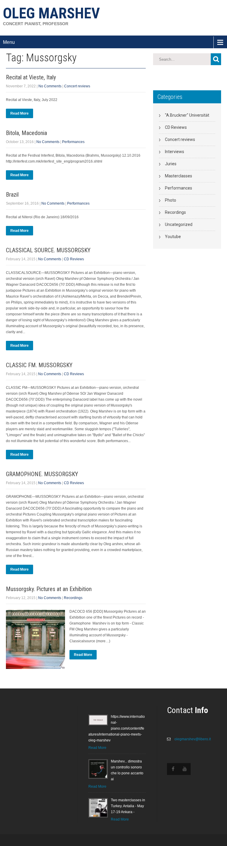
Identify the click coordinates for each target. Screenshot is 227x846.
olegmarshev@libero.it (192, 739)
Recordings (73, 598)
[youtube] (185, 769)
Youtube (173, 236)
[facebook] (173, 769)
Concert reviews (77, 86)
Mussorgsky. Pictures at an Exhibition (49, 589)
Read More (19, 113)
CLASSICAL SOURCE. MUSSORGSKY (48, 250)
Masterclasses (178, 176)
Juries (170, 163)
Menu (9, 42)
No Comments (49, 86)
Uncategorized (178, 224)
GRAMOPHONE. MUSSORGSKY (42, 474)
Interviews (174, 151)
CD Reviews (74, 259)
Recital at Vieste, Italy (31, 77)
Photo (170, 200)
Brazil (12, 194)
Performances (73, 142)
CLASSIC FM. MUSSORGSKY (39, 365)
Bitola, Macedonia (26, 133)
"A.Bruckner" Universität (187, 115)
